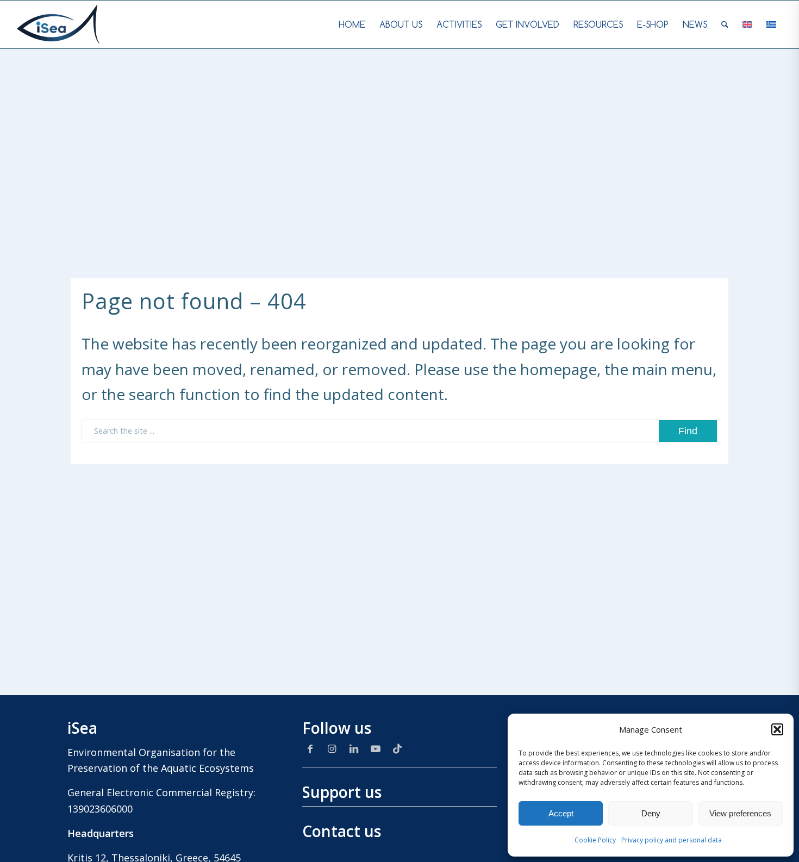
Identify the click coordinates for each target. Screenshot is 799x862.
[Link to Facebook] (310, 748)
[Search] (724, 24)
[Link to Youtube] (375, 748)
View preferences (740, 813)
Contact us (341, 831)
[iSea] (58, 24)
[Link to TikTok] (397, 748)
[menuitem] (352, 24)
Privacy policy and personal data (671, 840)
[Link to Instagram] (332, 748)
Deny (650, 813)
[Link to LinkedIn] (354, 748)
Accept (560, 813)
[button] (777, 729)
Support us (342, 792)
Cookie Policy (595, 840)
